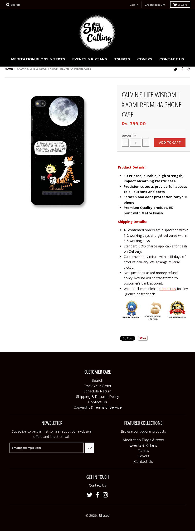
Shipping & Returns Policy (97, 397)
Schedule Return (97, 391)
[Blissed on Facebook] (182, 69)
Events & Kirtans (89, 59)
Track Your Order (97, 386)
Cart (182, 4)
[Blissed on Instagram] (188, 69)
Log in (134, 4)
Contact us (167, 288)
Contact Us (171, 59)
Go (90, 447)
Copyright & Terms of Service (97, 407)
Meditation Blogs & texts (38, 59)
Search (97, 380)
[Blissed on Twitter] (175, 69)
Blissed (104, 515)
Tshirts (122, 59)
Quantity (129, 135)
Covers (144, 59)
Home (9, 68)
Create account (155, 4)
